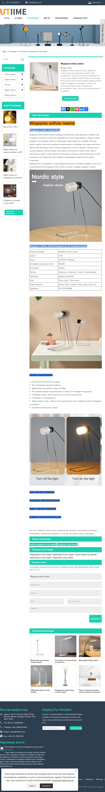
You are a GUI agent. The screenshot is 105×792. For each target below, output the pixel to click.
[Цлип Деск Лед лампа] (90, 646)
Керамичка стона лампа (41, 555)
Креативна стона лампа (38, 51)
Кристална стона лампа (40, 558)
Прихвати (46, 786)
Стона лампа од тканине (86, 555)
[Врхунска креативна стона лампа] (41, 646)
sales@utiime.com (35, 2)
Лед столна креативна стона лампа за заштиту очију (89, 691)
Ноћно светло (10, 95)
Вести (47, 18)
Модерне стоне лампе (67, 544)
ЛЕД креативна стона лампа (40, 691)
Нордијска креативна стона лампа (64, 691)
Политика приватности (63, 780)
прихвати (95, 618)
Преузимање (61, 18)
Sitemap (99, 779)
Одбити (32, 786)
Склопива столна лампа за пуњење (65, 661)
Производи (33, 18)
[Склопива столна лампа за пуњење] (66, 646)
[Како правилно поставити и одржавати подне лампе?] (2, 748)
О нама (18, 18)
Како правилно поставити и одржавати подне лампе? (24, 747)
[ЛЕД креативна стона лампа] (41, 676)
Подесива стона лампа (62, 558)
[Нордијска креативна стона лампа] (66, 676)
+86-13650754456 (19, 727)
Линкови (89, 779)
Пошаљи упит (80, 18)
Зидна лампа (9, 90)
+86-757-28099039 (12, 2)
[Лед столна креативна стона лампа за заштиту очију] (90, 676)
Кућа (7, 18)
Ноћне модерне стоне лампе (43, 544)
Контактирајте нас (14, 24)
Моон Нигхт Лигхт (10, 127)
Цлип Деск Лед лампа (88, 660)
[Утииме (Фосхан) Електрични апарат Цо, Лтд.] (13, 11)
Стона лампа (23, 51)
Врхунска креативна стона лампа (40, 661)
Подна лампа (10, 79)
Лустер (7, 85)
